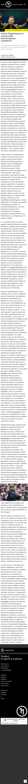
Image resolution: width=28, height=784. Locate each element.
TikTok (2, 698)
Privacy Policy (5, 683)
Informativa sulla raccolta (9, 723)
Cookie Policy (4, 685)
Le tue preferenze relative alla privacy (15, 720)
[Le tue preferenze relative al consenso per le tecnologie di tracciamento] (25, 781)
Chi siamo (3, 675)
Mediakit (3, 677)
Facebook (3, 694)
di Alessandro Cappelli (7, 55)
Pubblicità (3, 679)
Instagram (3, 692)
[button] (25, 4)
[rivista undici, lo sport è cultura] (12, 4)
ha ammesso (16, 412)
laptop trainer (11, 89)
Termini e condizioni (6, 681)
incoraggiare (5, 601)
